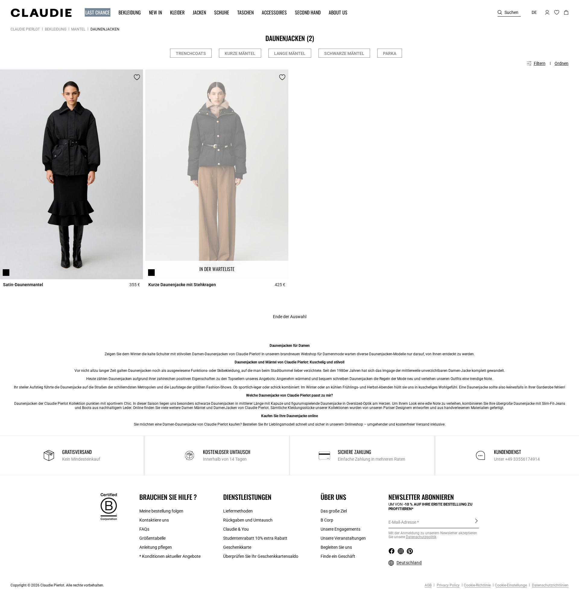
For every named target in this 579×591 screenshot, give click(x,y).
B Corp (327, 520)
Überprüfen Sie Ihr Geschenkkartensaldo (260, 556)
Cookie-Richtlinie (477, 585)
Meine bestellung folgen (161, 511)
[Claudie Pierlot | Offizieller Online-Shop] (41, 12)
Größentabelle (152, 538)
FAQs (144, 529)
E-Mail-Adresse (402, 522)
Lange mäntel (289, 53)
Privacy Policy (448, 585)
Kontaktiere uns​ (154, 520)
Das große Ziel (334, 511)
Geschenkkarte (237, 547)
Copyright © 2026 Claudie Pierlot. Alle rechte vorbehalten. (57, 585)
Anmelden (476, 522)
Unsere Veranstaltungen (343, 538)
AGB (428, 585)
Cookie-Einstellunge (511, 585)
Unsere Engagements (340, 529)
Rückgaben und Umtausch (248, 520)
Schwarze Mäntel (344, 53)
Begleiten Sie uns (336, 547)
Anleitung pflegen (155, 547)
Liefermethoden (238, 511)
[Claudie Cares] (108, 506)
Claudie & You (236, 529)
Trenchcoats (191, 53)
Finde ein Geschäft (338, 556)
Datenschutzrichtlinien (549, 585)
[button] (95, 12)
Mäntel (78, 29)
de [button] (534, 12)
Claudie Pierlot (25, 29)
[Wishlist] (137, 77)
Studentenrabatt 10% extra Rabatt (255, 538)
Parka (389, 53)
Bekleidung (55, 29)
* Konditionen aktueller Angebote (170, 556)
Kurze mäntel (240, 53)
